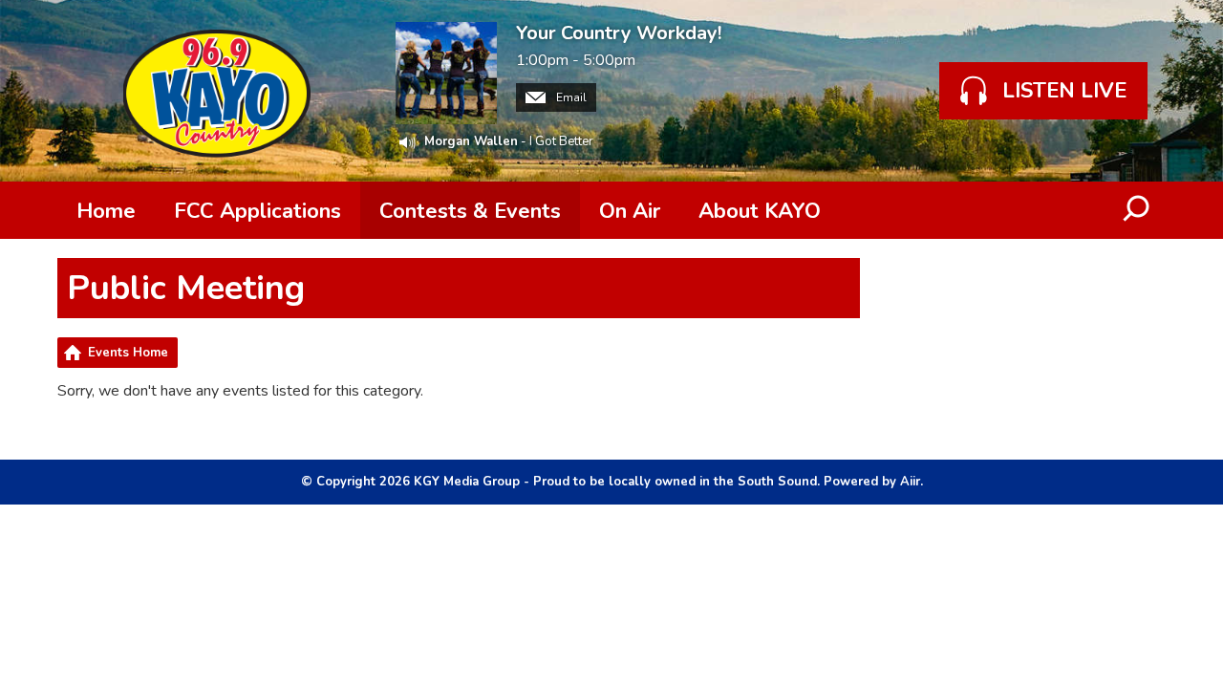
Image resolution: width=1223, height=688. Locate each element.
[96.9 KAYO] (216, 90)
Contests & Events (470, 211)
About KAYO (759, 211)
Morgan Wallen (471, 141)
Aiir (910, 481)
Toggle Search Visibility (1137, 210)
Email (570, 97)
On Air (629, 211)
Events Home (128, 352)
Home (106, 211)
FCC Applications (257, 211)
